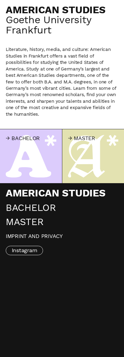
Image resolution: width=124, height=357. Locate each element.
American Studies (56, 193)
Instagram (24, 250)
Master (24, 221)
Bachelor (31, 207)
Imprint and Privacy (34, 236)
